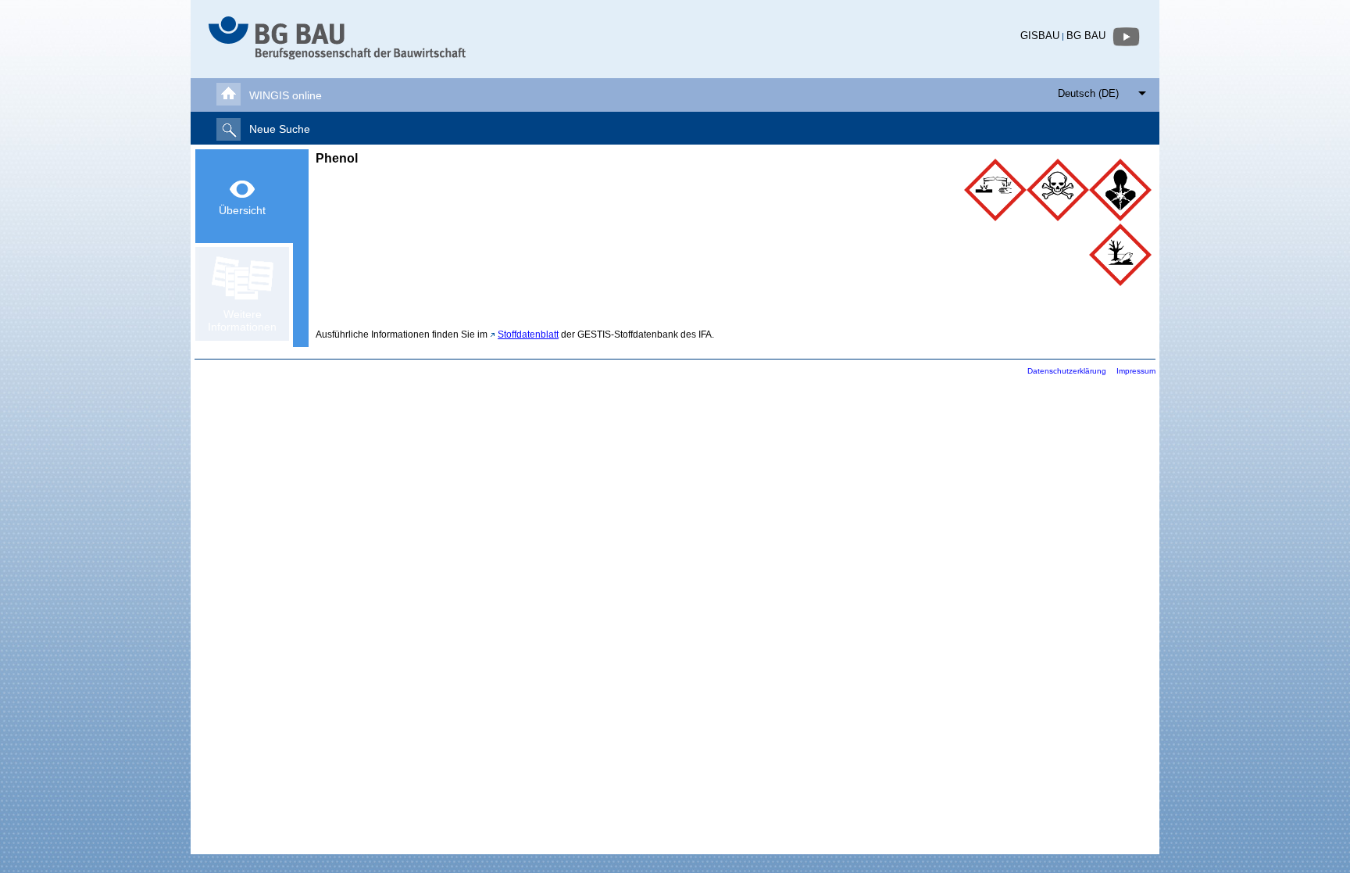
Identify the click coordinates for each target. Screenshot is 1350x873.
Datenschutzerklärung (1066, 371)
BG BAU (1085, 35)
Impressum (1135, 371)
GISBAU (1039, 35)
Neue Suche (279, 129)
